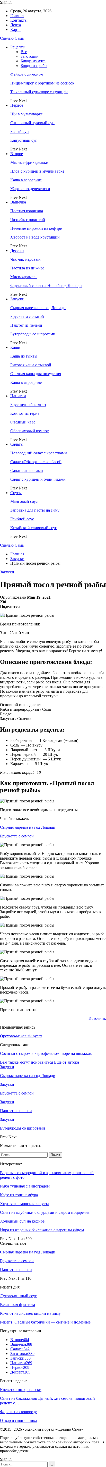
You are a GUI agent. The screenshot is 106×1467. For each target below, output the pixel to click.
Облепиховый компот (29, 431)
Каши (15, 347)
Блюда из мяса (33, 61)
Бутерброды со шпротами (32, 334)
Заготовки (30, 56)
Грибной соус (22, 519)
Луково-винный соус (18, 1296)
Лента (15, 25)
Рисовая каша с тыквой (30, 365)
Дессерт (17, 250)
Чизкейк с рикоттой (27, 219)
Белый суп (19, 131)
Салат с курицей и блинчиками (38, 479)
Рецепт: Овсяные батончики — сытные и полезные (45, 1322)
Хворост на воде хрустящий (35, 237)
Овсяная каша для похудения (35, 373)
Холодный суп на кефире (22, 1221)
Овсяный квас (22, 422)
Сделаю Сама (12, 38)
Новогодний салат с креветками (38, 453)
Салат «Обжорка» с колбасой (35, 462)
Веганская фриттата (17, 1304)
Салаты (16, 444)
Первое (16, 105)
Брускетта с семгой (27, 316)
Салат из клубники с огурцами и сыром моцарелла (45, 1212)
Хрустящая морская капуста (24, 1203)
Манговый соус (24, 501)
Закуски (17, 299)
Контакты (19, 20)
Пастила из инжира (27, 268)
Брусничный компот (28, 404)
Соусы (16, 492)
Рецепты (17, 47)
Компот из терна (24, 413)
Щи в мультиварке (26, 114)
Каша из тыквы (23, 356)
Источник (97, 1018)
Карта (15, 29)
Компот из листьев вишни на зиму (30, 1313)
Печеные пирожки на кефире (36, 228)
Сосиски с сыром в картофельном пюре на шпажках (46, 1053)
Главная (17, 15)
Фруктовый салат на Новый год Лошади (46, 285)
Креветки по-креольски (20, 1389)
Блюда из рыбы (34, 65)
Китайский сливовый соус (33, 527)
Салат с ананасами (26, 470)
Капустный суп (24, 140)
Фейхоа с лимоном (26, 74)
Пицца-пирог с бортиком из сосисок (42, 83)
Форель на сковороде (18, 1412)
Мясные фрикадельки (29, 162)
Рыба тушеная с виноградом (25, 1186)
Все (24, 51)
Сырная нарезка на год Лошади (38, 308)
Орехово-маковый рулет (21, 1036)
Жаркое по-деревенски (30, 188)
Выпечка (18, 202)
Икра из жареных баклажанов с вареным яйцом (42, 1230)
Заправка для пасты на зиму (34, 510)
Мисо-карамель (23, 277)
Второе (16, 153)
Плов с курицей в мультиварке (37, 171)
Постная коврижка (26, 211)
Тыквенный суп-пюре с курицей (39, 92)
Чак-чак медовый (25, 259)
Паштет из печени (26, 325)
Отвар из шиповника (18, 1420)
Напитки (18, 396)
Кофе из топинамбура (19, 1195)
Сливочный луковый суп (32, 123)
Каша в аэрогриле (26, 180)
